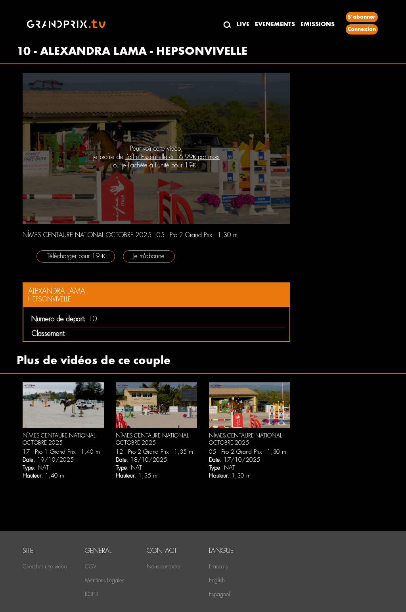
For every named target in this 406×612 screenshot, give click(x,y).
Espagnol (219, 594)
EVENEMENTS (275, 24)
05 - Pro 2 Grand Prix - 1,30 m (247, 452)
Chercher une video (45, 566)
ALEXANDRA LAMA (56, 290)
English (217, 580)
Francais (218, 566)
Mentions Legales (104, 580)
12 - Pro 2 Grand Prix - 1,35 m (154, 452)
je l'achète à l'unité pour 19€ (158, 165)
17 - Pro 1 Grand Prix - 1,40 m (61, 452)
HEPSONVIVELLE (49, 299)
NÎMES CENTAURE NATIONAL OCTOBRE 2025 (59, 439)
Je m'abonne (149, 256)
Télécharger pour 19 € (76, 256)
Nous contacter (164, 566)
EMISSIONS (318, 24)
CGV (90, 566)
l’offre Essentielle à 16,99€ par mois (172, 157)
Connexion (362, 29)
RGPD (91, 594)
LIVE (243, 24)
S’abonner (361, 16)
